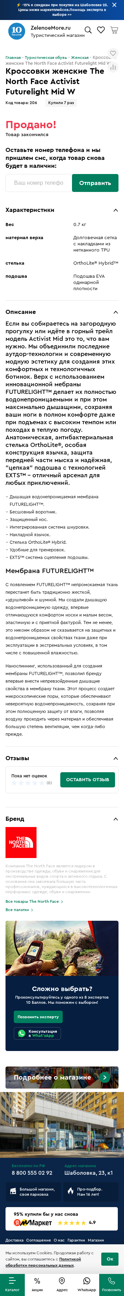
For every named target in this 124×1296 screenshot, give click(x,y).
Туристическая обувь (46, 57)
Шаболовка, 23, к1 (88, 1173)
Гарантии (76, 1240)
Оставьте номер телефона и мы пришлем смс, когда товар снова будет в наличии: (55, 158)
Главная (13, 57)
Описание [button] (21, 312)
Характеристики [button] (30, 210)
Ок (110, 1259)
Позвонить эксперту (38, 1017)
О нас (59, 1240)
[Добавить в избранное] (112, 53)
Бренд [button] (15, 819)
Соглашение (38, 1240)
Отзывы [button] (17, 758)
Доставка (14, 1240)
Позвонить (111, 1290)
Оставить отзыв (87, 779)
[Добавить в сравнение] (112, 67)
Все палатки (17, 910)
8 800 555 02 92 (32, 1173)
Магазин (96, 1240)
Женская (80, 57)
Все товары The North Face (32, 901)
